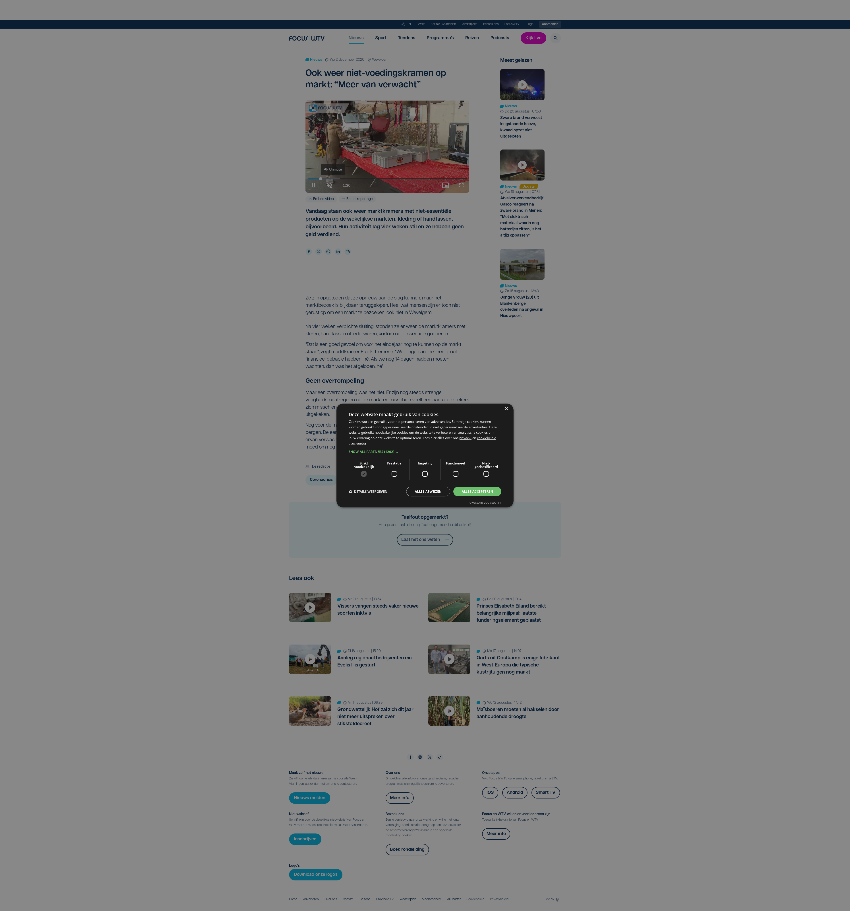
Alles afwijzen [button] (428, 491)
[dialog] (425, 456)
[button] (425, 452)
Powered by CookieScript (484, 502)
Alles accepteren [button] (477, 491)
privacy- (465, 438)
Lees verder (357, 443)
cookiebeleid (486, 438)
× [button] (506, 408)
